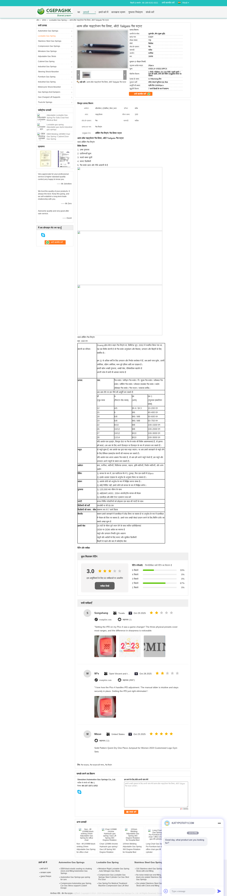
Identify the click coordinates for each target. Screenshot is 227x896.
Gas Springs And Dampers (49, 92)
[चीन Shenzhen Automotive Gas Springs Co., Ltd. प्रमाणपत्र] (45, 159)
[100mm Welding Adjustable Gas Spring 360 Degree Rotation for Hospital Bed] (133, 834)
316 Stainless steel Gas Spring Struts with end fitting (149, 870)
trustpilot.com (105, 619)
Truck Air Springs (45, 102)
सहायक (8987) (129, 680)
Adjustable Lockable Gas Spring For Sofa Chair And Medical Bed (58, 117)
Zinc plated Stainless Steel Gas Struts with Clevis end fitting (149, 884)
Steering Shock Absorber (48, 72)
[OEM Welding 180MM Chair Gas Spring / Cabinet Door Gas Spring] (41, 136)
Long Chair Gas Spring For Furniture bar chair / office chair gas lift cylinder (156, 848)
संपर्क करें (150, 12)
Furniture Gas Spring (46, 77)
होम (38, 20)
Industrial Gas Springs (47, 66)
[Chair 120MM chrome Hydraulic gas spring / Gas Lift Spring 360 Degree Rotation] (109, 834)
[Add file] (166, 891)
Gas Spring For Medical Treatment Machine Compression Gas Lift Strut (113, 884)
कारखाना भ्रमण (118, 12)
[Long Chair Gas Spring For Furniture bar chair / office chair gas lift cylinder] (156, 834)
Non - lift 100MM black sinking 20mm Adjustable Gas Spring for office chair (86, 848)
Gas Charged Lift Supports (49, 97)
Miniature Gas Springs (47, 51)
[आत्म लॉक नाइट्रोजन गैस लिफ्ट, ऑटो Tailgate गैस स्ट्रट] (103, 49)
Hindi (184, 2)
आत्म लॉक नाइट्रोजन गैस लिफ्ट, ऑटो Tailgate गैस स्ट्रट (106, 82)
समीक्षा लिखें (104, 586)
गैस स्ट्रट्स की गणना (97, 765)
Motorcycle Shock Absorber (49, 87)
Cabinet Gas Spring (46, 61)
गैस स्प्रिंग (108, 765)
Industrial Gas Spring (47, 82)
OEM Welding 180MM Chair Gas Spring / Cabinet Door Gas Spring (58, 136)
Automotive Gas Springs (48, 31)
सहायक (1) (127, 619)
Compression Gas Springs (49, 46)
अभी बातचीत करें (168, 2)
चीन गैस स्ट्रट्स (67, 893)
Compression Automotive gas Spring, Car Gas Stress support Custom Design (76, 885)
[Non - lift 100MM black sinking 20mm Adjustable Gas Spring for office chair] (86, 834)
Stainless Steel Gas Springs (49, 41)
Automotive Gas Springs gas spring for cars (75, 878)
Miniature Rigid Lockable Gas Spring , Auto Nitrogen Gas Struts (113, 870)
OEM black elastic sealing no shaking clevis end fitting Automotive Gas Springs (76, 871)
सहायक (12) (104, 741)
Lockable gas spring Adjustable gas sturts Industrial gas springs (59, 127)
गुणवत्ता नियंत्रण (135, 12)
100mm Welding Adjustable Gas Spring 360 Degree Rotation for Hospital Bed (132, 848)
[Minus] (219, 823)
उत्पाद (44, 20)
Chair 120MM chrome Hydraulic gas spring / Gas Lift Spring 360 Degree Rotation (109, 848)
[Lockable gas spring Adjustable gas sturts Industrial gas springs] (41, 127)
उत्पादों (86, 12)
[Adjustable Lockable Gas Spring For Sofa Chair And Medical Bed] (41, 117)
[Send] (219, 891)
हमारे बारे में (103, 12)
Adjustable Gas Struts (47, 56)
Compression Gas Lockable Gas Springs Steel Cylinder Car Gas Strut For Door (113, 877)
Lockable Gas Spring (58, 20)
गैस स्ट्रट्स (85, 765)
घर (79, 12)
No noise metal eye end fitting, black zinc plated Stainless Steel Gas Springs (149, 877)
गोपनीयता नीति (55, 893)
